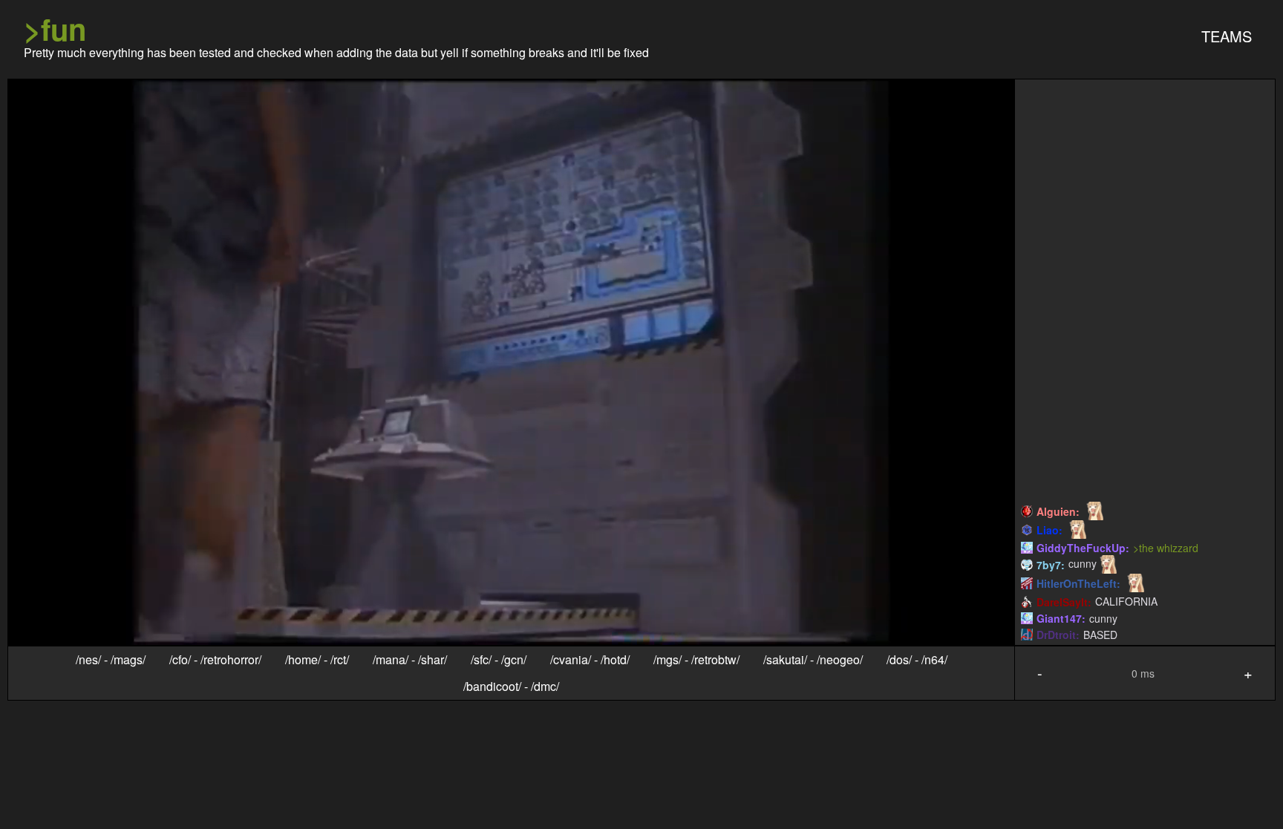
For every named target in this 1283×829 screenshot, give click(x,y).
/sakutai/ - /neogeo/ (813, 659)
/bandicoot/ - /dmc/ (511, 686)
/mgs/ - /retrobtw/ (696, 659)
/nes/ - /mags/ (111, 659)
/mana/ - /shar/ (410, 659)
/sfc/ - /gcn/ (498, 659)
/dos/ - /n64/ (917, 659)
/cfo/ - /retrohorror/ (215, 659)
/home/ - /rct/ (317, 659)
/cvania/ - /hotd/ (590, 659)
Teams (1226, 36)
